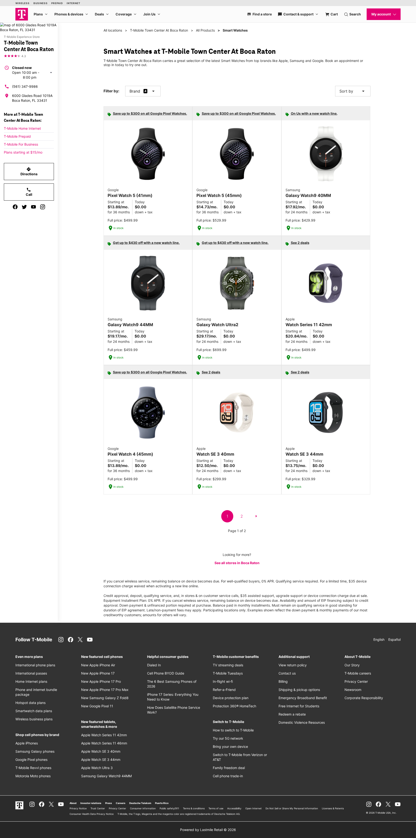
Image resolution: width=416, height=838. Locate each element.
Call (29, 191)
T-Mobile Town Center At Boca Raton (159, 30)
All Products (205, 30)
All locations (113, 30)
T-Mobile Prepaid (17, 136)
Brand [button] (135, 91)
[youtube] (33, 207)
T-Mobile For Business (21, 144)
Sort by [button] (352, 91)
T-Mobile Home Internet (22, 128)
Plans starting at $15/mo (23, 152)
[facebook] (15, 207)
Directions (29, 171)
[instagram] (43, 207)
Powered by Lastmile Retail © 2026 (208, 830)
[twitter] (24, 207)
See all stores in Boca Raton (237, 563)
